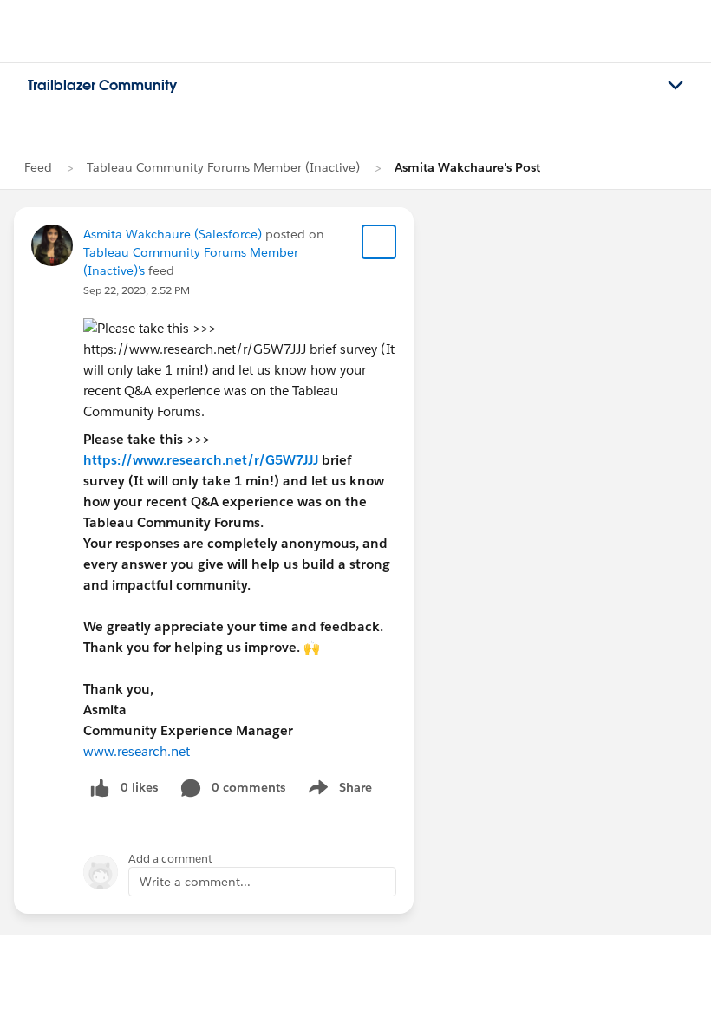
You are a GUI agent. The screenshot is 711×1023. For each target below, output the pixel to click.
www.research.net (136, 751)
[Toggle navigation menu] (675, 86)
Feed (38, 167)
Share (338, 790)
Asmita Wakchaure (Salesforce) (172, 234)
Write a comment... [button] (195, 881)
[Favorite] (379, 241)
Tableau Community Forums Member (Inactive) (223, 167)
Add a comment (170, 858)
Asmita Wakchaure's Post (467, 167)
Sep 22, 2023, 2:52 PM (136, 290)
